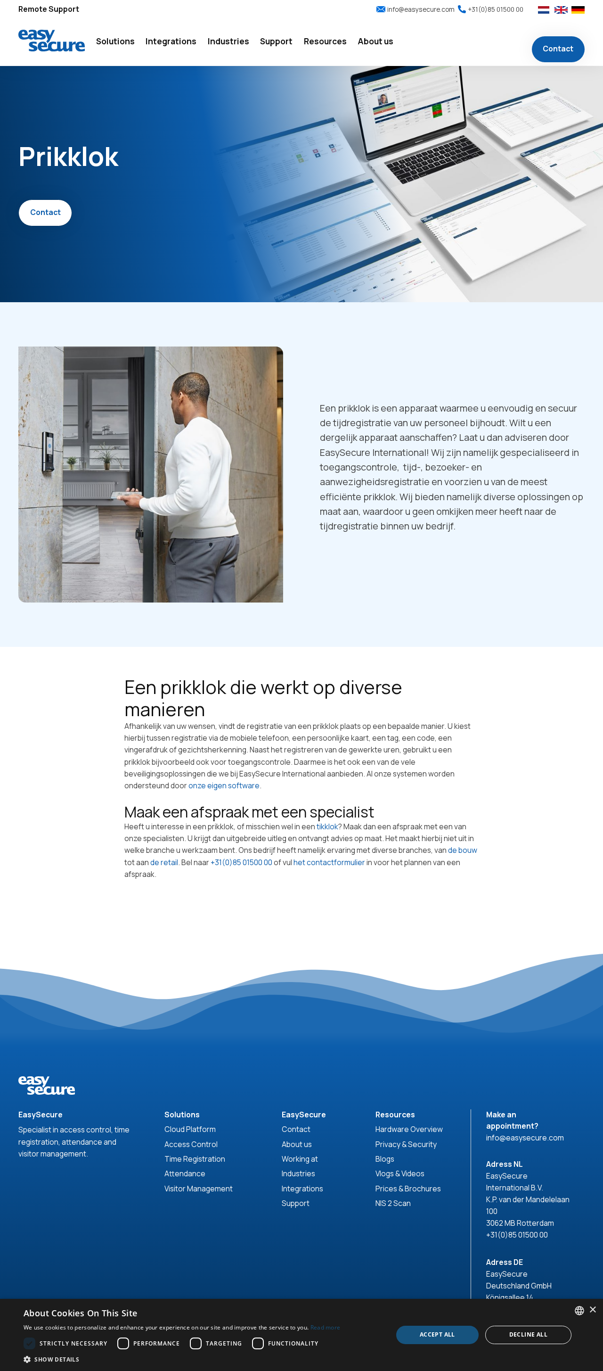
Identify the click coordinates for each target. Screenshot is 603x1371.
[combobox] (579, 1310)
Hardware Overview (409, 1129)
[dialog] (301, 1335)
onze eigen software (224, 785)
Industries (298, 1173)
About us (297, 1144)
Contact (558, 49)
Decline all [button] (528, 1334)
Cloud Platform (190, 1129)
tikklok (327, 826)
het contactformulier (329, 862)
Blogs (384, 1159)
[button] (115, 42)
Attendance (184, 1173)
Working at (300, 1159)
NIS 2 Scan (393, 1203)
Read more (325, 1327)
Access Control (191, 1144)
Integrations (302, 1188)
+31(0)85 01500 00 (241, 862)
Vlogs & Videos (399, 1173)
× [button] (592, 1309)
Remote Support (48, 9)
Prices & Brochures (408, 1188)
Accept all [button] (437, 1334)
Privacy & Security (406, 1144)
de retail (164, 862)
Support (296, 1203)
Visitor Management (198, 1188)
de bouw (462, 850)
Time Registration (194, 1159)
